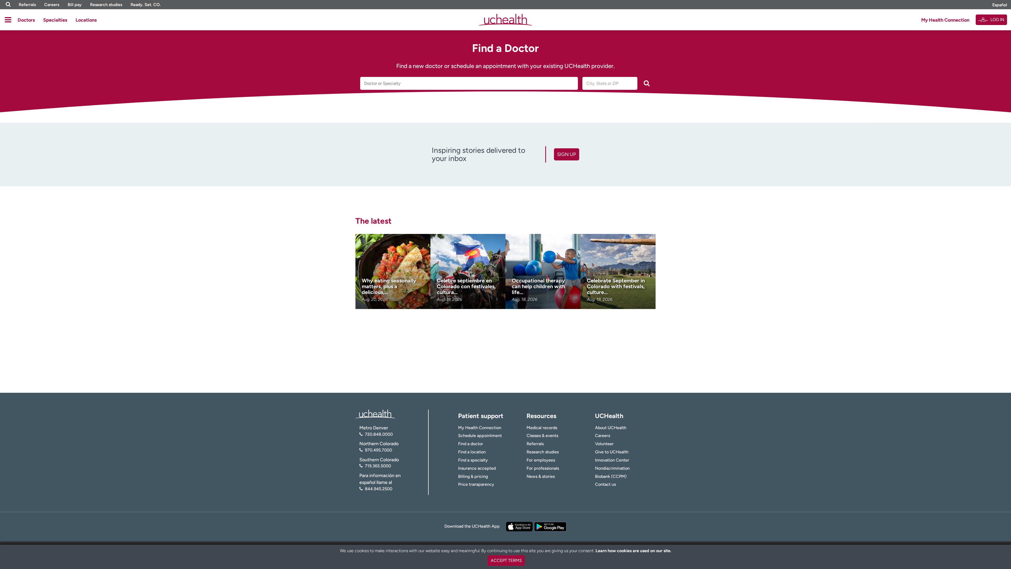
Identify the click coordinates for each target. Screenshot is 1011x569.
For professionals (543, 468)
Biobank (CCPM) (611, 476)
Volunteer (604, 443)
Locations (86, 20)
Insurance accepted (477, 468)
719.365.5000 (378, 465)
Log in (997, 19)
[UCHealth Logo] (375, 413)
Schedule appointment (480, 435)
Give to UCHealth (611, 451)
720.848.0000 (379, 434)
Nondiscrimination (612, 468)
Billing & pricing (473, 476)
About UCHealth (610, 427)
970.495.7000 (378, 450)
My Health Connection (945, 20)
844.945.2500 (378, 488)
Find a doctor (470, 443)
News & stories (541, 476)
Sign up (566, 154)
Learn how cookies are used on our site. (633, 550)
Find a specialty (473, 460)
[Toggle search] (8, 5)
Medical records (542, 427)
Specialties (55, 20)
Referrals (27, 4)
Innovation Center (612, 460)
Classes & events (542, 435)
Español (999, 4)
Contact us (605, 484)
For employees (541, 460)
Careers (51, 4)
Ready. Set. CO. (146, 4)
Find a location (472, 451)
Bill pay (75, 4)
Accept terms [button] (506, 560)
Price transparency (476, 484)
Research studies (106, 4)
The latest (373, 221)
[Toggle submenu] (8, 19)
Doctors (26, 20)
